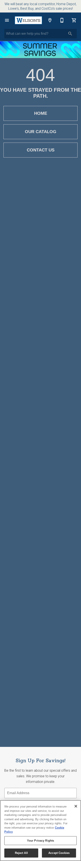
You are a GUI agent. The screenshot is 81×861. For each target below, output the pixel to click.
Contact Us (40, 150)
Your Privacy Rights (40, 840)
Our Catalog (40, 131)
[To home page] (28, 20)
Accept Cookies (59, 853)
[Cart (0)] (74, 20)
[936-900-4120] (62, 20)
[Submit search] (70, 34)
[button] (7, 20)
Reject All (21, 853)
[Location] (50, 20)
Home (40, 113)
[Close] (76, 806)
